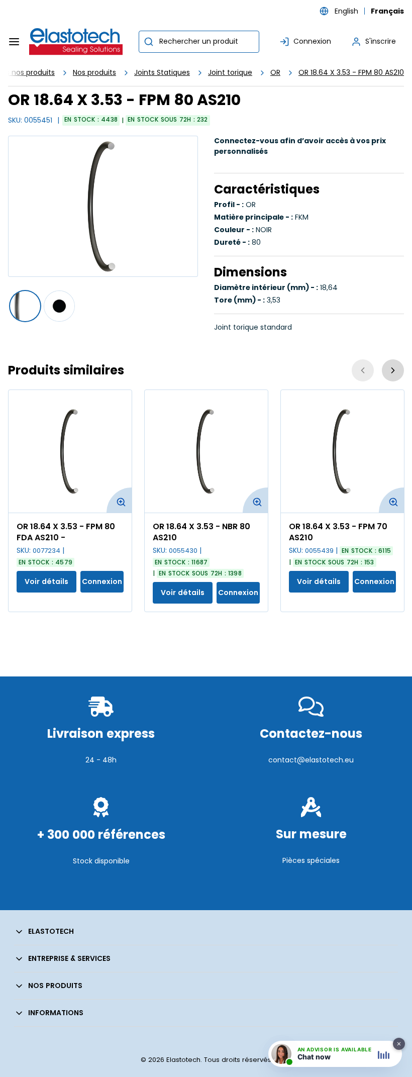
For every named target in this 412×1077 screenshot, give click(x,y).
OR (275, 72)
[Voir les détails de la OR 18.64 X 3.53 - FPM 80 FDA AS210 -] (70, 451)
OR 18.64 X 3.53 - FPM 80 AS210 (351, 72)
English (346, 11)
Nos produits (94, 72)
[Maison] (76, 41)
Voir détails (46, 581)
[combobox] (199, 42)
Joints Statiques (162, 72)
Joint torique (230, 72)
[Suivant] (393, 370)
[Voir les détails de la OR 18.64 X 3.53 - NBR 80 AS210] (206, 451)
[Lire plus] (101, 783)
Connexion (102, 581)
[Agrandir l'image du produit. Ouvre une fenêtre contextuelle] (119, 500)
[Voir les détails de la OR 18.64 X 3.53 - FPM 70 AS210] (342, 451)
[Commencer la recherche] (149, 42)
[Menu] (14, 42)
